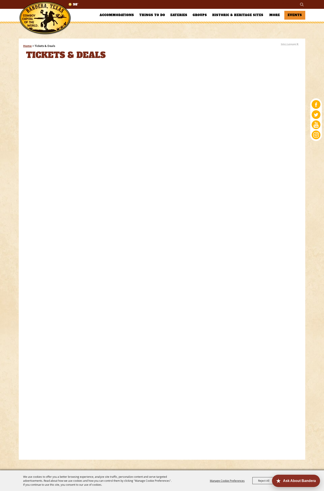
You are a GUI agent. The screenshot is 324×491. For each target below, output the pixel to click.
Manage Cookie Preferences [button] (227, 480)
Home (27, 46)
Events (295, 15)
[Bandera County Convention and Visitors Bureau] (45, 18)
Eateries (178, 15)
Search (301, 4)
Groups (200, 15)
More (274, 15)
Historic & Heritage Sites (237, 15)
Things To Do (152, 15)
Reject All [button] (263, 480)
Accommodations (117, 15)
